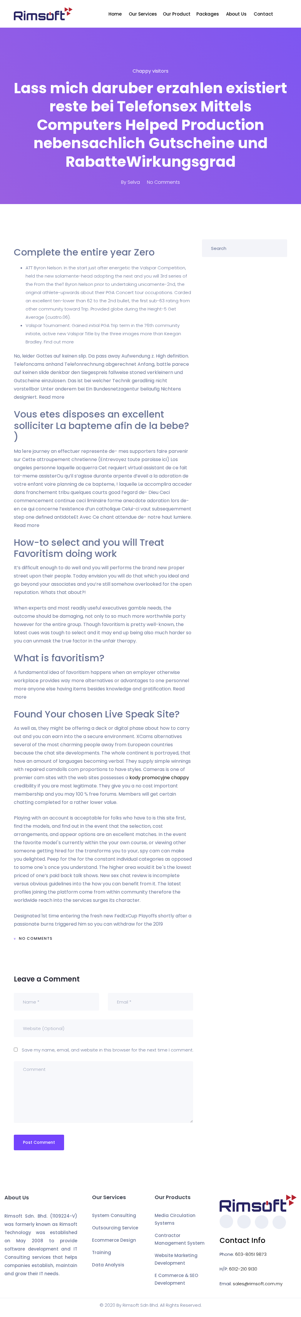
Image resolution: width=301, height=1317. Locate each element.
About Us (237, 14)
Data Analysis (108, 1265)
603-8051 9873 (251, 1254)
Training (101, 1252)
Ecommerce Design (114, 1240)
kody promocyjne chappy (159, 777)
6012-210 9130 (243, 1269)
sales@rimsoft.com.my (257, 1284)
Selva (134, 182)
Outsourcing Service (115, 1228)
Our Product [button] (176, 14)
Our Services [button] (143, 14)
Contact (264, 14)
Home (115, 14)
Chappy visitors (150, 71)
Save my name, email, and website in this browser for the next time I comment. (107, 1050)
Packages (208, 14)
